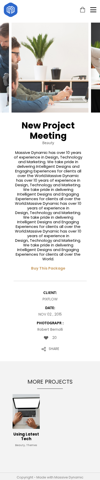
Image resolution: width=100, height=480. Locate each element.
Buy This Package (48, 268)
